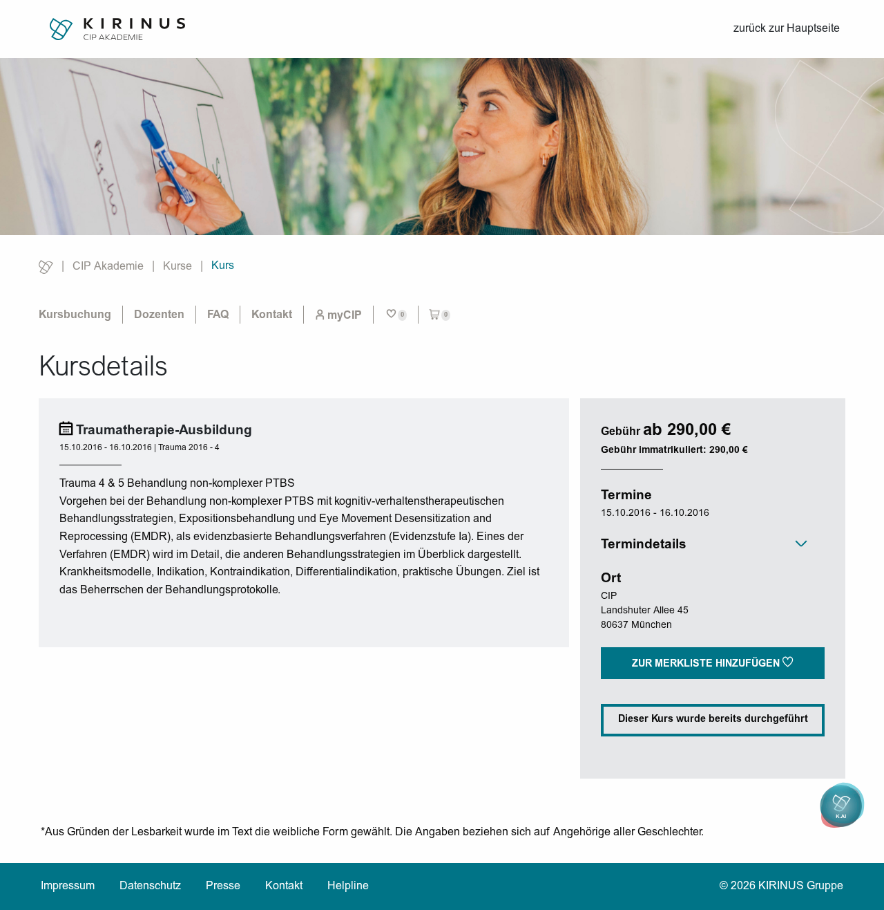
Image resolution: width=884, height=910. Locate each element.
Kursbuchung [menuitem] (75, 315)
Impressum (68, 886)
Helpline (348, 886)
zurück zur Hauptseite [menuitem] (786, 29)
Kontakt (283, 886)
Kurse (177, 266)
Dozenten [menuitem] (159, 315)
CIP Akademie (108, 266)
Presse (223, 886)
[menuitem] (338, 315)
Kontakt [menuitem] (271, 315)
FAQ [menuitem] (218, 315)
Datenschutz (150, 886)
